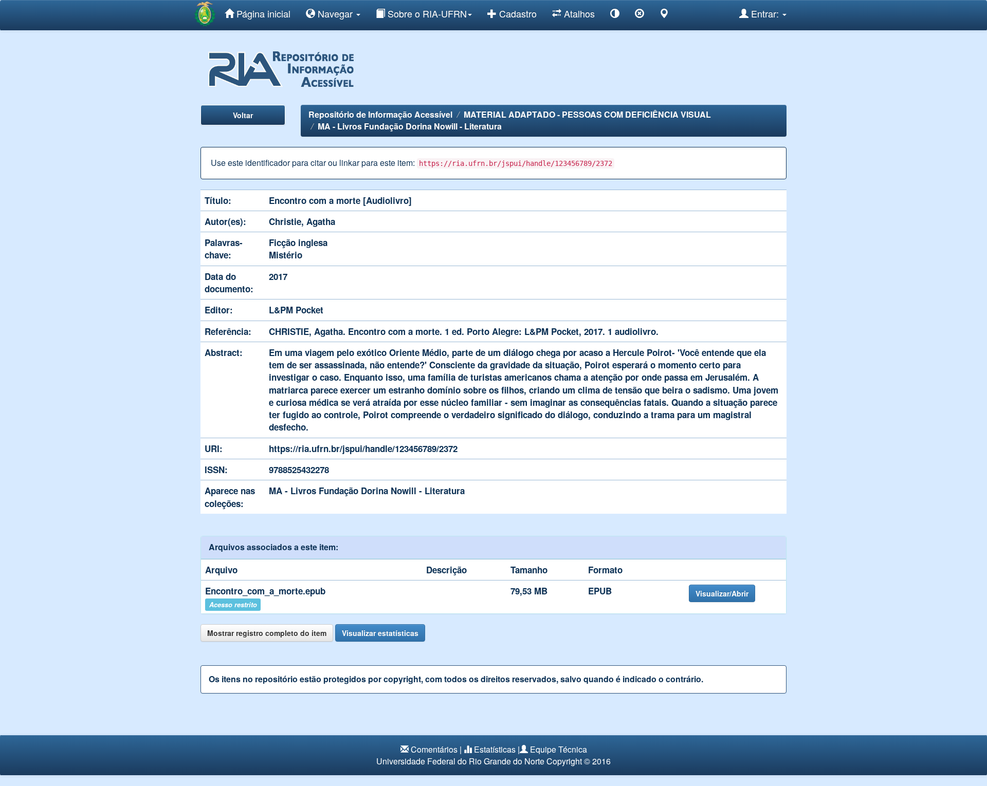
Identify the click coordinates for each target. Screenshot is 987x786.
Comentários (434, 749)
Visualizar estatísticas (380, 633)
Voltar (243, 115)
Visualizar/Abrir (722, 593)
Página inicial (262, 13)
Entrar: (764, 13)
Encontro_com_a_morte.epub (265, 591)
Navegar (335, 13)
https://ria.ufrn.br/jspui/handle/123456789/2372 (363, 448)
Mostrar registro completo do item (266, 633)
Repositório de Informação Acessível (380, 114)
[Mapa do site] (664, 15)
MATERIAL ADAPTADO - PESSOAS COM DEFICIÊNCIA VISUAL (587, 114)
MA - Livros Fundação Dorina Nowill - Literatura (410, 126)
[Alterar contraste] (614, 15)
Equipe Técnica (558, 749)
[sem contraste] (639, 15)
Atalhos (578, 13)
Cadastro (517, 13)
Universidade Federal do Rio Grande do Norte (460, 761)
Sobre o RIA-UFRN (426, 13)
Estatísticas (495, 749)
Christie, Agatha (302, 221)
